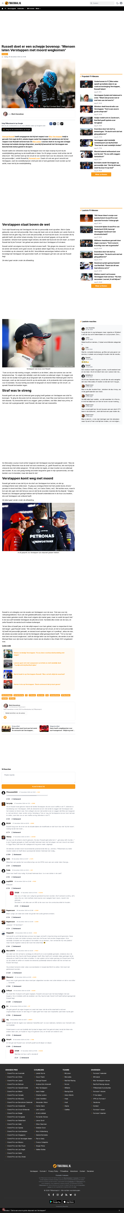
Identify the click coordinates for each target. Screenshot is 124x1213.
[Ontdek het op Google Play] (55, 1202)
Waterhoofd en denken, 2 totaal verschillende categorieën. (101, 343)
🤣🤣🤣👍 (85, 362)
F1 (5, 8)
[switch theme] (117, 3)
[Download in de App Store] (69, 1202)
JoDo (87, 338)
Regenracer (90, 385)
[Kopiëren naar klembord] (61, 123)
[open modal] (121, 3)
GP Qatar (12, 698)
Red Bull (4, 698)
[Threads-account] (75, 1195)
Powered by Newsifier (62, 1206)
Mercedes (37, 142)
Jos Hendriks (90, 328)
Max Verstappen (55, 137)
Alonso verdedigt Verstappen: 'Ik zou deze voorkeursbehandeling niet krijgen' (39, 654)
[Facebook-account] (53, 1195)
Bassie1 (88, 357)
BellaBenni (89, 375)
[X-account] (49, 1195)
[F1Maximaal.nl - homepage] (13, 3)
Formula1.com (34, 158)
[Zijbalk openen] (3, 3)
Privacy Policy (53, 1171)
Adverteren (74, 1171)
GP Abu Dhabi (66, 695)
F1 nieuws (32, 695)
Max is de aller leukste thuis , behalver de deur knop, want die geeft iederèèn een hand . (101, 391)
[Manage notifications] (3, 1209)
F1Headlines (64, 1171)
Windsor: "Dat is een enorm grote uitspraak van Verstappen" (25, 1210)
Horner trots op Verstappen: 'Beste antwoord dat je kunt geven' (37, 684)
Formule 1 (4, 54)
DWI (87, 347)
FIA (47, 695)
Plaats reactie (38, 786)
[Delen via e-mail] (58, 123)
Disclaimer (90, 1171)
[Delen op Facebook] (50, 123)
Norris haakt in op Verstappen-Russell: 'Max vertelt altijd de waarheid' (39, 674)
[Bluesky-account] (71, 1195)
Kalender (21, 8)
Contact (82, 1171)
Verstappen (12, 8)
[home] (2, 8)
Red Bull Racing (18, 695)
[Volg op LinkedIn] (5, 717)
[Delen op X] (54, 123)
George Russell (8, 137)
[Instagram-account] (58, 1195)
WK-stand (30, 8)
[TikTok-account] (62, 1195)
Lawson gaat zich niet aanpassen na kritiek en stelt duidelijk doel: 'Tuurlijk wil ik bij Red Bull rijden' (37, 664)
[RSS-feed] (66, 1195)
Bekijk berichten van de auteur (15, 713)
